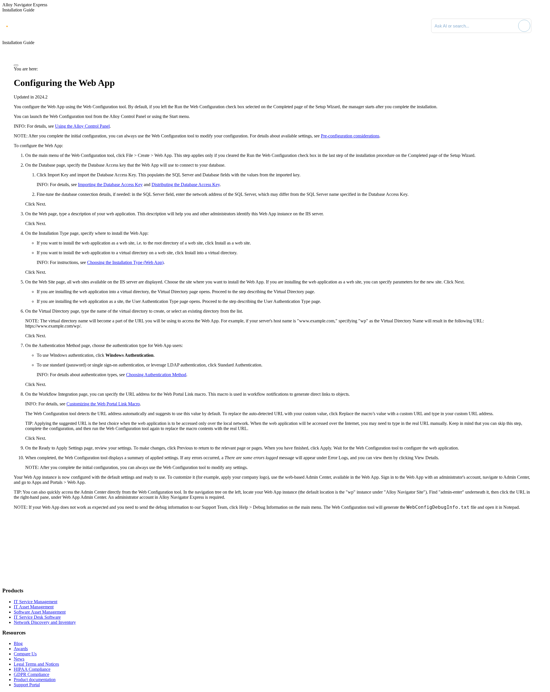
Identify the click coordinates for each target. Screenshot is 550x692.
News (19, 658)
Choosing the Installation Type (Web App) (125, 262)
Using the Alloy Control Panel (82, 126)
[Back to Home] (542, 25)
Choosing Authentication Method (156, 374)
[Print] (16, 65)
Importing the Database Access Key (110, 184)
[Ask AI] (524, 26)
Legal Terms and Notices (36, 664)
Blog (18, 643)
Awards (21, 648)
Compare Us (25, 653)
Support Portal (27, 684)
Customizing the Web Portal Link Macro (103, 403)
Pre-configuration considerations (350, 135)
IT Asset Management (34, 606)
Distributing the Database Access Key (186, 184)
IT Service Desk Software (37, 617)
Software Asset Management (40, 612)
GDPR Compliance (31, 674)
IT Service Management (35, 601)
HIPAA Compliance (32, 669)
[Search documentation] (513, 26)
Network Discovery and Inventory (45, 622)
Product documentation (35, 679)
